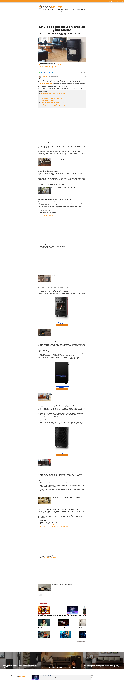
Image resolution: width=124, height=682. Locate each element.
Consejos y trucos (76, 9)
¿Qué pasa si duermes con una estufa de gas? (61, 394)
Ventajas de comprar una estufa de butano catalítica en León (53, 102)
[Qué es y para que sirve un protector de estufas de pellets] (20, 660)
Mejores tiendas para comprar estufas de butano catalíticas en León (55, 105)
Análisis (66, 9)
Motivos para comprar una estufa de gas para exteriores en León (54, 104)
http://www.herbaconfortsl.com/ (50, 248)
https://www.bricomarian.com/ (49, 557)
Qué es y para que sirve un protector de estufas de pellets (51, 64)
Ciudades (83, 9)
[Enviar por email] (84, 72)
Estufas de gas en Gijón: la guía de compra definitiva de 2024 (64, 187)
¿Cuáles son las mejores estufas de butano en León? (51, 98)
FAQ (70, 9)
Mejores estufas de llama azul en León (48, 100)
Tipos (40, 9)
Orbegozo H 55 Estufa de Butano (62, 452)
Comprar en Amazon (62, 325)
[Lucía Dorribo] (39, 77)
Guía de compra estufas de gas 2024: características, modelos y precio (66, 330)
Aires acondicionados (52, 9)
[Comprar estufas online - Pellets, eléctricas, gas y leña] (50, 6)
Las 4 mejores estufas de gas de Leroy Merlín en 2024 (62, 459)
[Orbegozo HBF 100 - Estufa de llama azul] (62, 373)
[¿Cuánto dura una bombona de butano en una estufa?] (62, 660)
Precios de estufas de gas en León (47, 95)
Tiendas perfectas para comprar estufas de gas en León (52, 96)
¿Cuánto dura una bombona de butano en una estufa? (51, 66)
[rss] (85, 76)
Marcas (44, 9)
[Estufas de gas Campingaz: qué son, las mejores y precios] (103, 660)
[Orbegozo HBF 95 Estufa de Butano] (62, 308)
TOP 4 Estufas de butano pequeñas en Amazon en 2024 (63, 275)
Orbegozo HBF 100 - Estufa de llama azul (62, 386)
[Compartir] (110, 1)
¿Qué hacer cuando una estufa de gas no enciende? (62, 584)
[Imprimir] (82, 72)
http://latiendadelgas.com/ (49, 215)
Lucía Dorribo (44, 76)
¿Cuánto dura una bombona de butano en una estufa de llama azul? (65, 497)
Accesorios (60, 9)
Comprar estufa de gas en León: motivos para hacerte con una (53, 93)
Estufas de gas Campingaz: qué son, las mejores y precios (51, 67)
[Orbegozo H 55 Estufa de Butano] (62, 438)
